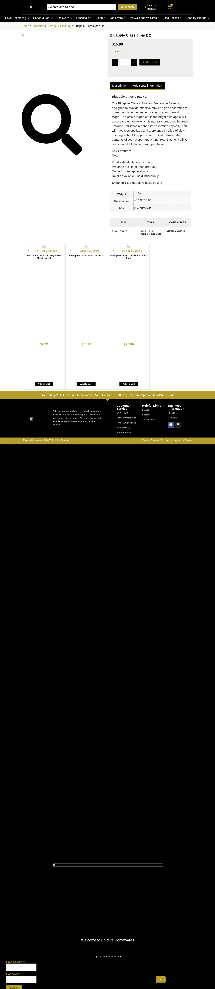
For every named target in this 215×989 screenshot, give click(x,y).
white (158, 234)
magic (151, 231)
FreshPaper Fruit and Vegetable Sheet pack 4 (44, 256)
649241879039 (142, 207)
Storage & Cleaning (59, 26)
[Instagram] (178, 425)
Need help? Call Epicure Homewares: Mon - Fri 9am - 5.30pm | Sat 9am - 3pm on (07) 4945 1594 (107, 395)
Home (25, 26)
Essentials (37, 26)
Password (13, 973)
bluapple (143, 231)
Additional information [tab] (147, 85)
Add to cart (149, 62)
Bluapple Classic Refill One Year (86, 255)
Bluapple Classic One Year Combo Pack (128, 256)
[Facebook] (171, 425)
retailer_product (147, 234)
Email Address (16, 962)
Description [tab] (119, 85)
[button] (17, 18)
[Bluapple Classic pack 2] (52, 35)
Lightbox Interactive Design (178, 440)
